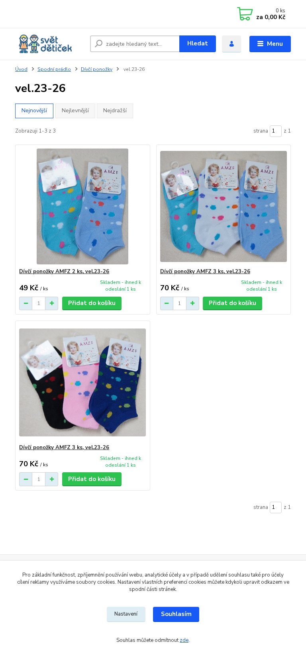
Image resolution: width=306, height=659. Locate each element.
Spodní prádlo (54, 69)
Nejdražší (115, 110)
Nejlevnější (75, 110)
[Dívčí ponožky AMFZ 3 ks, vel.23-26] (223, 206)
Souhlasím (176, 614)
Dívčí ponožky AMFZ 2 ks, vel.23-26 (64, 271)
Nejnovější (34, 110)
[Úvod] (49, 44)
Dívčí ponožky (96, 69)
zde (184, 640)
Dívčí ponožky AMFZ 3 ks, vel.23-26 (205, 271)
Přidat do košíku (92, 303)
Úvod (21, 69)
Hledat (197, 43)
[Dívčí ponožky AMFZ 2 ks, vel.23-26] (82, 206)
